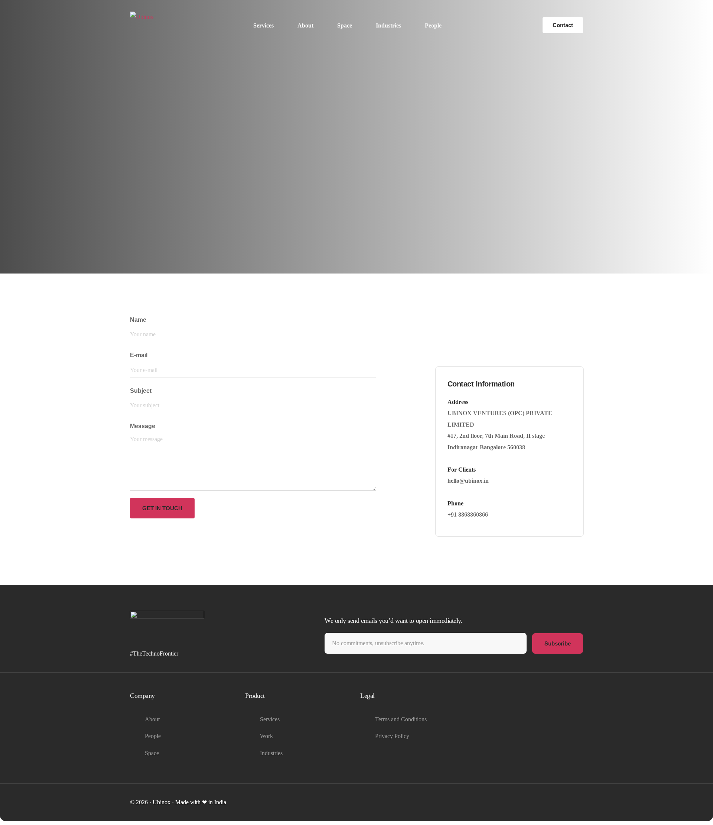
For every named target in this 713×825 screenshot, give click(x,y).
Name (138, 320)
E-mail (138, 355)
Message (142, 426)
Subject (141, 391)
